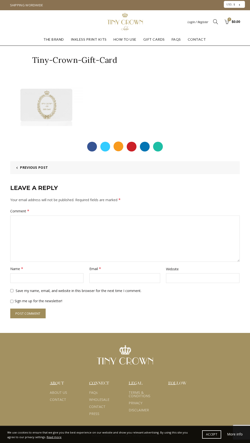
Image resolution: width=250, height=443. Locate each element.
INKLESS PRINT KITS (89, 39)
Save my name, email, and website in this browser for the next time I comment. (78, 290)
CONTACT (197, 39)
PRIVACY (135, 403)
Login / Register (198, 22)
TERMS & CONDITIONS (139, 394)
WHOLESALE (99, 399)
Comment (19, 211)
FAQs (176, 39)
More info (235, 434)
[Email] (118, 146)
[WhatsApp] (158, 146)
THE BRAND (53, 39)
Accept (211, 434)
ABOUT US (58, 392)
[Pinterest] (131, 146)
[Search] (215, 21)
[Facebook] (92, 146)
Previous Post (34, 167)
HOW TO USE (125, 39)
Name (16, 268)
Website (172, 269)
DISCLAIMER (139, 410)
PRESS (94, 413)
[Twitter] (105, 146)
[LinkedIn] (145, 146)
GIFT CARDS (154, 39)
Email (95, 268)
